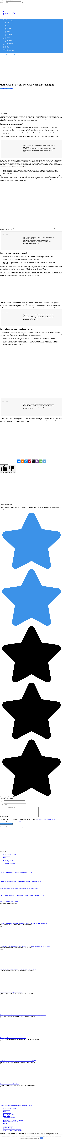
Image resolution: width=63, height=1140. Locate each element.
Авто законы (6, 856)
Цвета (8, 35)
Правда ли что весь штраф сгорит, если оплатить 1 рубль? (16, 1105)
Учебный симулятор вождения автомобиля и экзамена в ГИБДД (18, 1061)
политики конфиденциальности (20, 821)
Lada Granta (5, 49)
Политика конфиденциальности (12, 1129)
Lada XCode (5, 44)
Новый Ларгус (6, 47)
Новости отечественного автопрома (13, 1120)
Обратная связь (7, 1127)
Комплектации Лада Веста (10, 1121)
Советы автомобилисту (9, 14)
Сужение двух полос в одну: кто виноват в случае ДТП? (16, 872)
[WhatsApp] (40, 461)
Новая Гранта (9, 52)
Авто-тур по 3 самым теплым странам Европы (13, 1038)
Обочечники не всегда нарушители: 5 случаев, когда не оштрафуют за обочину (22, 895)
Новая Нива (5, 46)
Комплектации (9, 23)
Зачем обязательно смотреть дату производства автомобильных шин (19, 888)
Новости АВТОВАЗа (9, 13)
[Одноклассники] (22, 461)
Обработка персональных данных (12, 1130)
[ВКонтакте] (19, 461)
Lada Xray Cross (10, 20)
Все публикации (8, 1126)
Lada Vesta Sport (10, 43)
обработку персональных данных (46, 819)
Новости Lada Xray (8, 11)
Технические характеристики (12, 26)
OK (41, 1138)
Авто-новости (7, 859)
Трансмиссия (9, 29)
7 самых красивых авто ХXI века (9, 901)
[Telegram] (44, 461)
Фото (8, 25)
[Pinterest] (29, 461)
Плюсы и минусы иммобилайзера (9, 1084)
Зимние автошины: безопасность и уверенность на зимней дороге (18, 969)
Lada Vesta (5, 38)
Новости (8, 37)
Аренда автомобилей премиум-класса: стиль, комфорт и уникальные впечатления (23, 1015)
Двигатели (9, 28)
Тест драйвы (9, 34)
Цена (8, 22)
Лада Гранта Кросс (10, 50)
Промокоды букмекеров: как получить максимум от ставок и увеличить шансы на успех (25, 946)
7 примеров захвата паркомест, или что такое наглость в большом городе (20, 881)
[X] (33, 461)
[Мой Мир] (26, 461)
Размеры (8, 31)
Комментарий (4, 816)
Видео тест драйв (10, 32)
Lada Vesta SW (10, 40)
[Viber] (37, 461)
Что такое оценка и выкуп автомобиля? (11, 992)
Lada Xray (5, 19)
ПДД (4, 857)
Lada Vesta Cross (10, 41)
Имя (1, 801)
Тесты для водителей (9, 863)
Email (2, 804)
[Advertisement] (31, 69)
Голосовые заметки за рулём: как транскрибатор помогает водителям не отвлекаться (23, 923)
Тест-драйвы (6, 861)
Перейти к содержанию (6, 0)
